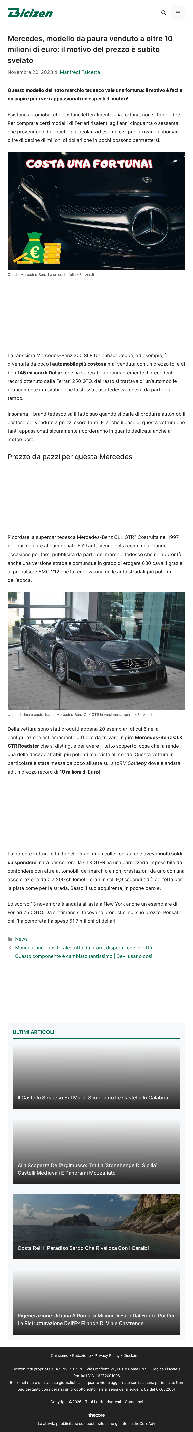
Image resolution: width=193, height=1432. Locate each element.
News (21, 939)
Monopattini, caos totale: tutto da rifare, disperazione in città (83, 948)
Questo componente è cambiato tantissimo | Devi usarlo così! (84, 956)
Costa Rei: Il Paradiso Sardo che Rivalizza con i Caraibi (83, 1248)
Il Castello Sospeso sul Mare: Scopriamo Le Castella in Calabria (93, 1098)
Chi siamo (59, 1355)
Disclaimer (132, 1355)
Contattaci (134, 1401)
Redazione (81, 1355)
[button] (163, 12)
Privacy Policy (107, 1355)
